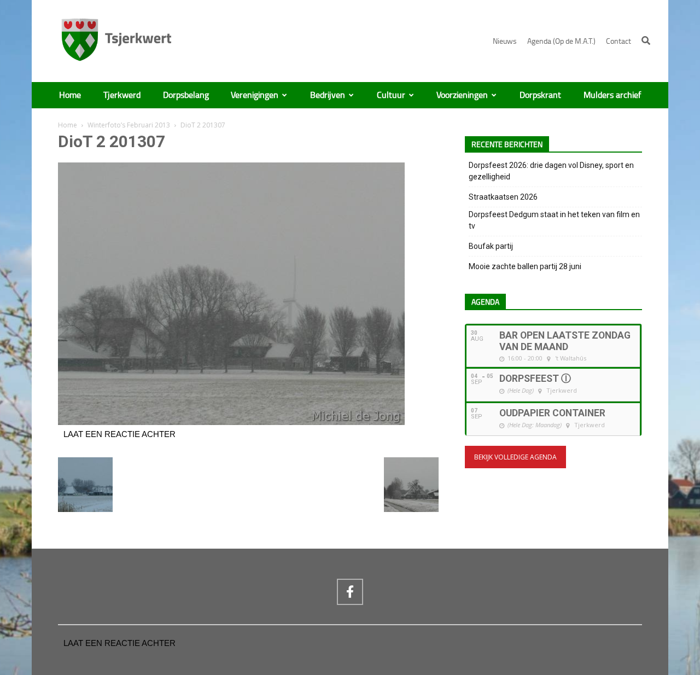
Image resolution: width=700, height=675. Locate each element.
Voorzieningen (462, 95)
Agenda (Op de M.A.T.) (561, 41)
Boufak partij (491, 246)
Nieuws (505, 41)
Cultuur (391, 95)
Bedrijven (327, 95)
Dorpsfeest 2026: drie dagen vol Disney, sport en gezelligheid (551, 171)
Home (70, 95)
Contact (618, 41)
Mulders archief (612, 95)
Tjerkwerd (122, 95)
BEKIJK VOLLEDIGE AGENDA (515, 457)
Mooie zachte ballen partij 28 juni (525, 266)
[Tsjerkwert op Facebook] (350, 592)
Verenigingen (254, 95)
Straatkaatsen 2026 (503, 197)
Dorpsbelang (186, 95)
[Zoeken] (645, 40)
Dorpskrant (540, 95)
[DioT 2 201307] (231, 422)
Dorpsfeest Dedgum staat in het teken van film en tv (554, 220)
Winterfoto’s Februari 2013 (129, 125)
